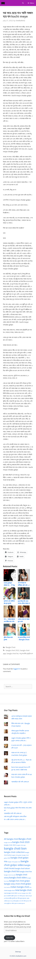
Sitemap (18, 952)
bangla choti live (26, 871)
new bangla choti (23, 890)
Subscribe (9, 938)
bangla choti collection (14, 852)
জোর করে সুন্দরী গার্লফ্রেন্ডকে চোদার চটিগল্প (15, 816)
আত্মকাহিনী (9, 896)
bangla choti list (13, 653)
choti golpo (25, 883)
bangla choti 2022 (12, 650)
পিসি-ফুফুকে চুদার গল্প (22, 898)
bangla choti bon (15, 848)
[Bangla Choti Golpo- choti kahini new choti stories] (3, 3)
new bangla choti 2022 (10, 893)
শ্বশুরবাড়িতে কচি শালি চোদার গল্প (20, 781)
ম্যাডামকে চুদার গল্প (21, 903)
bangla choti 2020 (21, 842)
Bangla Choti (10, 647)
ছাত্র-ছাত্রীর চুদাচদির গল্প (11, 898)
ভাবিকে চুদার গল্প (15, 903)
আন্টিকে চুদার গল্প (14, 896)
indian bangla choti (19, 887)
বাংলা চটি (21, 901)
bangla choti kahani (22, 868)
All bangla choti (11, 839)
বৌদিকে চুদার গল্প (26, 901)
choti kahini (7, 887)
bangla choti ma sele (10, 875)
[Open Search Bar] (23, 3)
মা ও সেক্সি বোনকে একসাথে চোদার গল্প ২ (14, 819)
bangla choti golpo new (14, 861)
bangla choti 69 (8, 842)
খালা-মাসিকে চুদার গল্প (21, 896)
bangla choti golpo (16, 855)
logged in (16, 669)
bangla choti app (21, 845)
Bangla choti (24, 838)
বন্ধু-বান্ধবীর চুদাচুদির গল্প (26, 653)
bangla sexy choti (12, 883)
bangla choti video (18, 877)
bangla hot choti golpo (19, 880)
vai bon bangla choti (23, 893)
